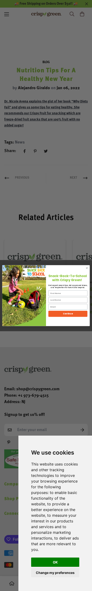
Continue (68, 313)
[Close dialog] (87, 268)
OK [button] (55, 562)
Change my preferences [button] (55, 573)
